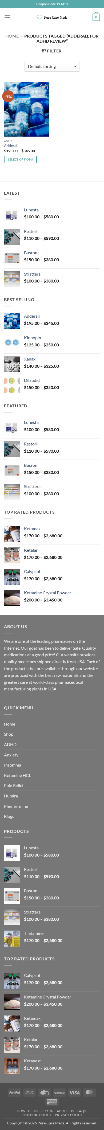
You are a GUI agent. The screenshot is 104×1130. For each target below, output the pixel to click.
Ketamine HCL (17, 775)
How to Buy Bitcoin (35, 1111)
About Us (65, 1111)
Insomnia (12, 764)
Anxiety (11, 754)
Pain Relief (13, 785)
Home (12, 35)
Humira (11, 795)
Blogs (9, 816)
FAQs (81, 1111)
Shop (8, 733)
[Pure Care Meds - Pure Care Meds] (52, 17)
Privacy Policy (69, 1115)
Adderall (11, 146)
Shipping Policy (37, 1115)
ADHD (10, 744)
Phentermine (16, 806)
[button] (7, 17)
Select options (20, 159)
